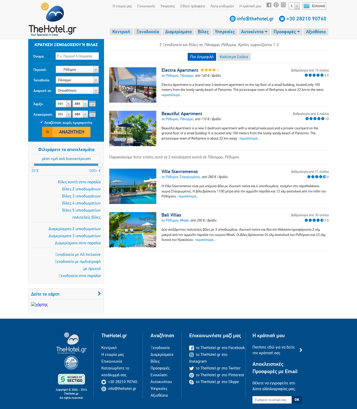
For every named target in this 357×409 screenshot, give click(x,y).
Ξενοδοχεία (147, 32)
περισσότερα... (172, 94)
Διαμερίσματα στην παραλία (78, 242)
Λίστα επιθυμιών (222, 6)
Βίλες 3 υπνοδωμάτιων (81, 196)
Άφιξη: (38, 104)
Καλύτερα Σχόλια (234, 56)
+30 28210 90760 (306, 18)
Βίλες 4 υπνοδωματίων (81, 203)
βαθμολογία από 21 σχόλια (310, 171)
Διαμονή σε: (42, 90)
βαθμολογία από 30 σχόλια (310, 215)
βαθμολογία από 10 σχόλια (310, 70)
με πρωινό (92, 268)
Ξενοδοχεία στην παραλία (80, 275)
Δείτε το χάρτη (45, 294)
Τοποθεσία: (41, 80)
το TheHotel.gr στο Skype (217, 381)
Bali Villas (171, 215)
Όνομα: (38, 56)
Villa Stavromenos (180, 171)
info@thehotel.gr (255, 18)
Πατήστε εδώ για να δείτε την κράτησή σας (273, 350)
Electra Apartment (180, 70)
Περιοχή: (40, 69)
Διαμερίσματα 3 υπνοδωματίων (75, 235)
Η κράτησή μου (250, 6)
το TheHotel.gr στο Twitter (218, 368)
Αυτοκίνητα (253, 32)
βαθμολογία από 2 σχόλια (311, 113)
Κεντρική (121, 32)
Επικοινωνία (146, 6)
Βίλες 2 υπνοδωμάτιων (81, 188)
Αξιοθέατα (316, 32)
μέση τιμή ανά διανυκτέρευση (66, 158)
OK (297, 399)
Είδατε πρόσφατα (192, 6)
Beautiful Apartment (182, 114)
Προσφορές (285, 32)
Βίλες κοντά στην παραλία (79, 181)
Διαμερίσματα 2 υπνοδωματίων (75, 228)
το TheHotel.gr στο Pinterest (220, 374)
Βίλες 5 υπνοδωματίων (81, 210)
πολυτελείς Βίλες (86, 217)
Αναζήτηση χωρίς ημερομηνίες (68, 122)
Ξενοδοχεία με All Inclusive (78, 254)
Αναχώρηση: (43, 114)
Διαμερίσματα (178, 32)
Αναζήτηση (71, 132)
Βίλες (203, 32)
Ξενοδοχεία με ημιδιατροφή (78, 261)
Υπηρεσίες (167, 6)
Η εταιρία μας (122, 6)
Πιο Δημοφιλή (202, 56)
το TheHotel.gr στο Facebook (220, 347)
